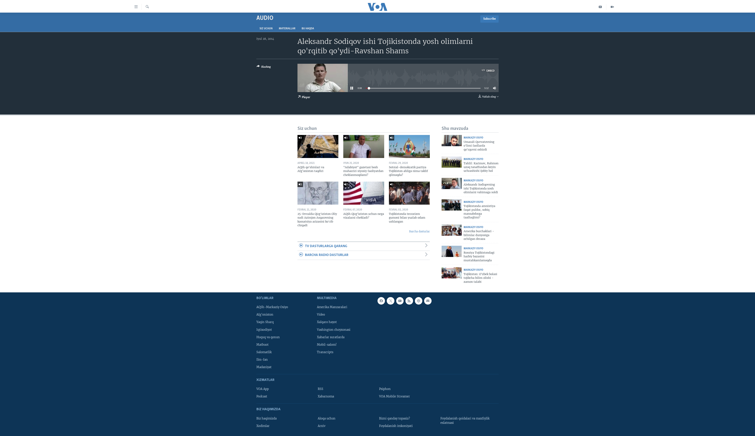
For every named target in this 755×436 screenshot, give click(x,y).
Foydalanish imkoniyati (396, 426)
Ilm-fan (262, 359)
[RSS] (409, 301)
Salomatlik (264, 352)
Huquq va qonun (268, 337)
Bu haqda (308, 28)
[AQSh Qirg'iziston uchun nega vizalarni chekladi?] (363, 193)
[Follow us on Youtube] (400, 301)
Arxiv (321, 426)
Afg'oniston (264, 314)
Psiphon (385, 389)
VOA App (262, 389)
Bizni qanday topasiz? (394, 418)
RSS (320, 389)
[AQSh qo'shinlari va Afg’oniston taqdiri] (317, 146)
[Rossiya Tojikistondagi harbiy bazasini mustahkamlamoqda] (452, 251)
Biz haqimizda (266, 418)
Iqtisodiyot (264, 329)
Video (321, 314)
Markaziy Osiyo (473, 138)
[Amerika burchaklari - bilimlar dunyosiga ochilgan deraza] (452, 230)
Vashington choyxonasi (333, 329)
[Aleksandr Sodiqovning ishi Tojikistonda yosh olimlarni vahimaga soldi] (452, 183)
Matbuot (262, 344)
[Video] (612, 7)
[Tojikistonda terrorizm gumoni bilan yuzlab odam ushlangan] (409, 193)
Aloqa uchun (326, 418)
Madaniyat (264, 367)
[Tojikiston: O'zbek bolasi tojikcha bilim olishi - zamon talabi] (452, 272)
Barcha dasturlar (419, 231)
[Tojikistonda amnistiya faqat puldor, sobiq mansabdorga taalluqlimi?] (452, 205)
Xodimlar (263, 426)
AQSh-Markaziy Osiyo (272, 307)
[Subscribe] (428, 301)
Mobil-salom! (327, 344)
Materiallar (287, 28)
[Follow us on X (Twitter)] (390, 301)
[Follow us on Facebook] (381, 301)
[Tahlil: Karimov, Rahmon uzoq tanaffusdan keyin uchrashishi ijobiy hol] (452, 162)
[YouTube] (600, 7)
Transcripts (325, 352)
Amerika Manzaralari (332, 307)
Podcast (261, 396)
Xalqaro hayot (327, 322)
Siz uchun (266, 28)
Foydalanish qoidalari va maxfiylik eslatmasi (465, 421)
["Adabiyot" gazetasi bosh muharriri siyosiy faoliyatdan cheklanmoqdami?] (363, 146)
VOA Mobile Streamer (394, 396)
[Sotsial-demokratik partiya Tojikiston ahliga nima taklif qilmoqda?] (409, 146)
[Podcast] (418, 301)
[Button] (264, 67)
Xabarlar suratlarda (330, 337)
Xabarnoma (326, 396)
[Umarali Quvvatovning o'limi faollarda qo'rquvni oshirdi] (452, 140)
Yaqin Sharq (265, 322)
